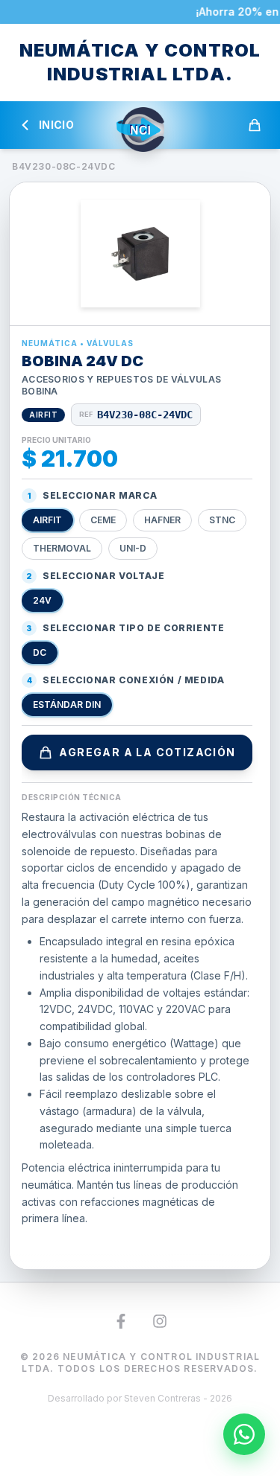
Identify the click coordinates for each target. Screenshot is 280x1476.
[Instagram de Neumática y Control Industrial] (160, 1321)
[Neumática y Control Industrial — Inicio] (140, 129)
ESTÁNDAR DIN (67, 704)
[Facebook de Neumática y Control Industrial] (121, 1321)
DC (39, 652)
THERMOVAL (62, 548)
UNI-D (132, 548)
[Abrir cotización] (254, 125)
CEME (103, 519)
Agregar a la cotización (147, 752)
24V (42, 600)
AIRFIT (47, 519)
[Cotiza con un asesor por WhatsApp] (244, 1434)
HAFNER (162, 519)
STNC (222, 519)
